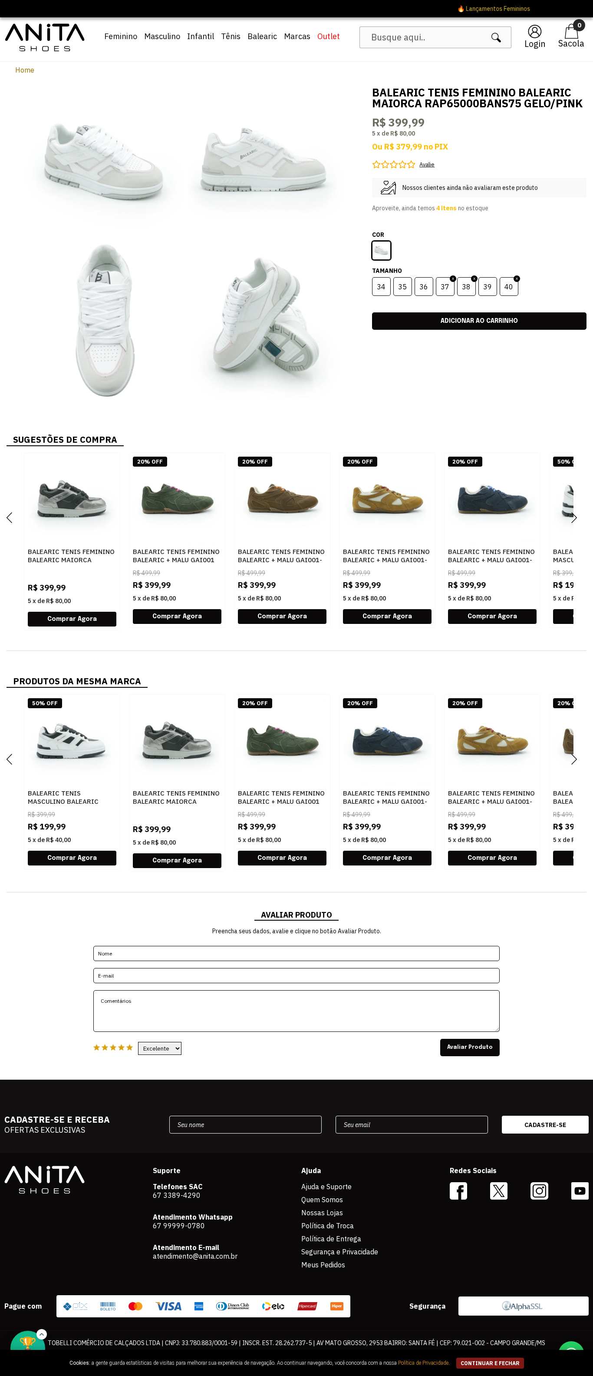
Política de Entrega (331, 1238)
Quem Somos (322, 1199)
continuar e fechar (490, 1363)
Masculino (162, 36)
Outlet (328, 36)
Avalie (427, 164)
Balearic (262, 36)
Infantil (200, 36)
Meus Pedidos (323, 1264)
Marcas (297, 36)
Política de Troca (327, 1225)
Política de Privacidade (423, 1363)
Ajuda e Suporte (326, 1186)
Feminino (120, 36)
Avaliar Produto (470, 1047)
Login (535, 44)
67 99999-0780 (179, 1225)
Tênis (230, 36)
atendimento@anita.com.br (195, 1256)
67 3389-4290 (177, 1195)
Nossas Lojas (322, 1212)
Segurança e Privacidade (339, 1251)
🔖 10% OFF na (297, 9)
